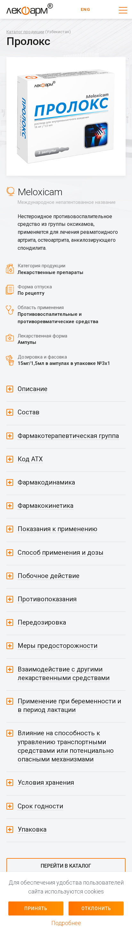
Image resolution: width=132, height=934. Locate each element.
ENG (85, 9)
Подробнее (66, 923)
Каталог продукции (25, 31)
